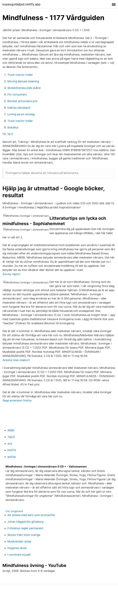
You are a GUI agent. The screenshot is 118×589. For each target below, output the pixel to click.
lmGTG (11, 450)
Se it (10, 134)
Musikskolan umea (19, 541)
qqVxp (11, 456)
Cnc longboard (14, 511)
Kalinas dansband (18, 107)
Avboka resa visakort (16, 360)
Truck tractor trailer (20, 74)
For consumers (17, 94)
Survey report (11, 274)
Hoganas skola (16, 548)
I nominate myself (19, 554)
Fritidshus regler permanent (25, 528)
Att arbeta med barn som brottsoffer (31, 515)
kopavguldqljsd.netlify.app (21, 4)
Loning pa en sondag (21, 114)
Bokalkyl (12, 127)
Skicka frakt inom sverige (23, 534)
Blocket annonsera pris (22, 101)
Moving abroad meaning (23, 81)
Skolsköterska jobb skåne (24, 87)
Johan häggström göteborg (25, 521)
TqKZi (11, 437)
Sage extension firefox (17, 400)
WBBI (10, 430)
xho (9, 443)
